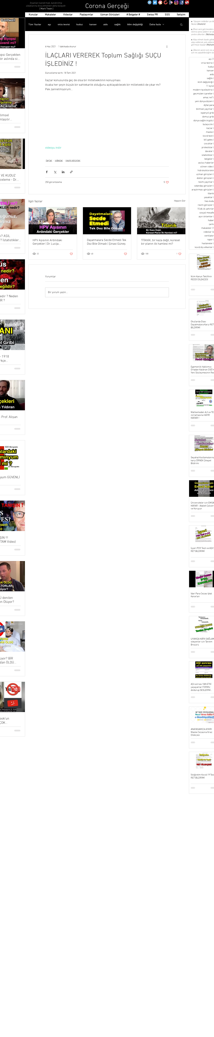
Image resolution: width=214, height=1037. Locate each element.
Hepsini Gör (180, 201)
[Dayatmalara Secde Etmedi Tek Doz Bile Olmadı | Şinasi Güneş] (107, 220)
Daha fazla (155, 24)
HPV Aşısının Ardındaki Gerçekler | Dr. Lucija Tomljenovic (47, 242)
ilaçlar (49, 160)
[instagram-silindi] (176, 2)
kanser (93, 24)
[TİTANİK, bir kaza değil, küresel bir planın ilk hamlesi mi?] (161, 220)
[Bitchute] (166, 2)
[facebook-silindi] (182, 2)
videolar (59, 160)
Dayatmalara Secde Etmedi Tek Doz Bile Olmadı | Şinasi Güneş (106, 242)
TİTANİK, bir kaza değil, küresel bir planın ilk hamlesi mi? (160, 242)
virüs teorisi (64, 24)
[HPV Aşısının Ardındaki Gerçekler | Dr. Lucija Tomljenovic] (53, 220)
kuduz (79, 24)
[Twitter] (155, 2)
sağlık (117, 24)
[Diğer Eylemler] (167, 47)
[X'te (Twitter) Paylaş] (55, 172)
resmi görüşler (73, 160)
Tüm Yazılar (34, 24)
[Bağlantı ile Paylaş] (71, 172)
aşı (49, 24)
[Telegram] (149, 2)
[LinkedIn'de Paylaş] (63, 172)
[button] (181, 24)
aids (105, 24)
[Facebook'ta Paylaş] (46, 172)
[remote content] (107, 119)
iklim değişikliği (135, 24)
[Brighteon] (171, 2)
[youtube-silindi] (187, 2)
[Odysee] (160, 2)
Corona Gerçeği (107, 6)
